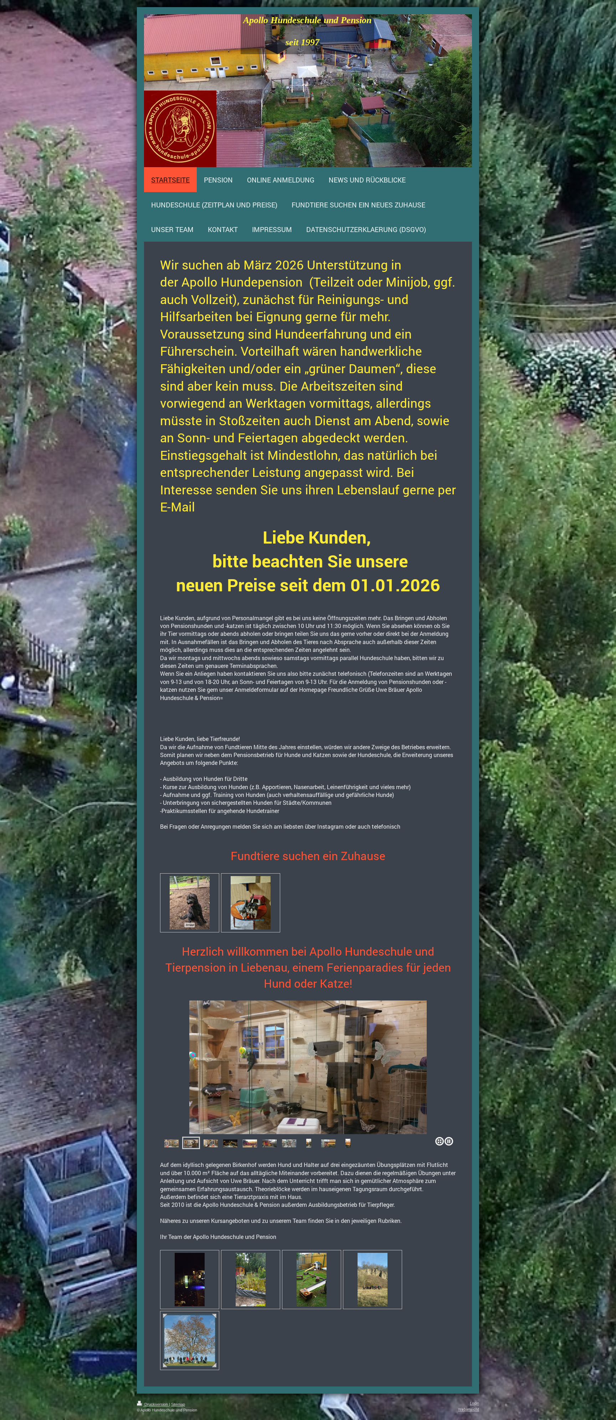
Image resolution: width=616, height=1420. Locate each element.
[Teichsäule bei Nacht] (190, 1279)
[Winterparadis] (230, 1143)
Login (474, 1403)
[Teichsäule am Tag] (251, 1279)
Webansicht (468, 1409)
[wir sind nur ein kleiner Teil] (251, 903)
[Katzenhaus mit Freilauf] (250, 1143)
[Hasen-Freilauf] (312, 1279)
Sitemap (178, 1404)
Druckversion (156, 1404)
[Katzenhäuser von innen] (308, 1067)
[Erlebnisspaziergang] (372, 1279)
